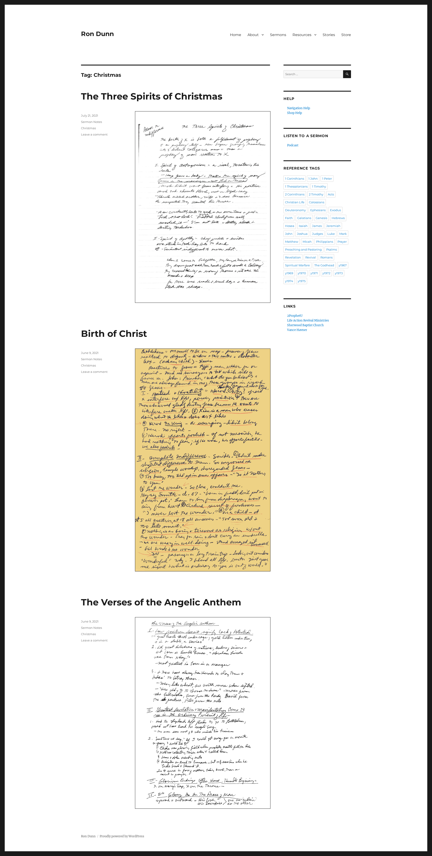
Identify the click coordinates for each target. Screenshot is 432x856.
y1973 (339, 273)
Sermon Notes (91, 122)
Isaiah (303, 226)
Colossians (316, 202)
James (317, 226)
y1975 (302, 281)
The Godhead (324, 265)
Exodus (335, 210)
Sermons (278, 35)
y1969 (289, 273)
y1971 (314, 273)
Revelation (293, 257)
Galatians (304, 218)
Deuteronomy (295, 210)
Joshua (302, 234)
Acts (331, 194)
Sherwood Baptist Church (305, 325)
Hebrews (338, 218)
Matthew (291, 241)
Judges (317, 234)
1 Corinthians (294, 178)
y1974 (289, 281)
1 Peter (327, 178)
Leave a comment (94, 134)
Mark (343, 234)
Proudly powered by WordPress (122, 836)
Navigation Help (298, 108)
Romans (326, 257)
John (288, 234)
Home (235, 35)
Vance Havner (297, 330)
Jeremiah (333, 226)
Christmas (88, 128)
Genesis (321, 218)
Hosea (289, 226)
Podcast (292, 145)
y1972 (326, 273)
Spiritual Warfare (297, 265)
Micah (307, 241)
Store (346, 35)
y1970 (302, 273)
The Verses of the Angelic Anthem (161, 602)
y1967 (343, 265)
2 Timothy (316, 194)
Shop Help (294, 113)
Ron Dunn (97, 34)
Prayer (342, 241)
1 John (313, 178)
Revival (310, 257)
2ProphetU (295, 316)
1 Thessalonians (296, 186)
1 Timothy (319, 186)
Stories (329, 35)
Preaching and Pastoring (303, 249)
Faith (289, 218)
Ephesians (318, 210)
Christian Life (294, 202)
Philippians (324, 241)
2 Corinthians (294, 194)
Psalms (331, 249)
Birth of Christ (114, 333)
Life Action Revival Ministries (308, 320)
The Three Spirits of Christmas (151, 96)
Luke (331, 234)
